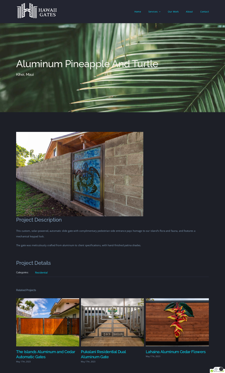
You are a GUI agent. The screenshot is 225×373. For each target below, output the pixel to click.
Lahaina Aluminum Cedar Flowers (111, 351)
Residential (41, 272)
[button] (218, 369)
